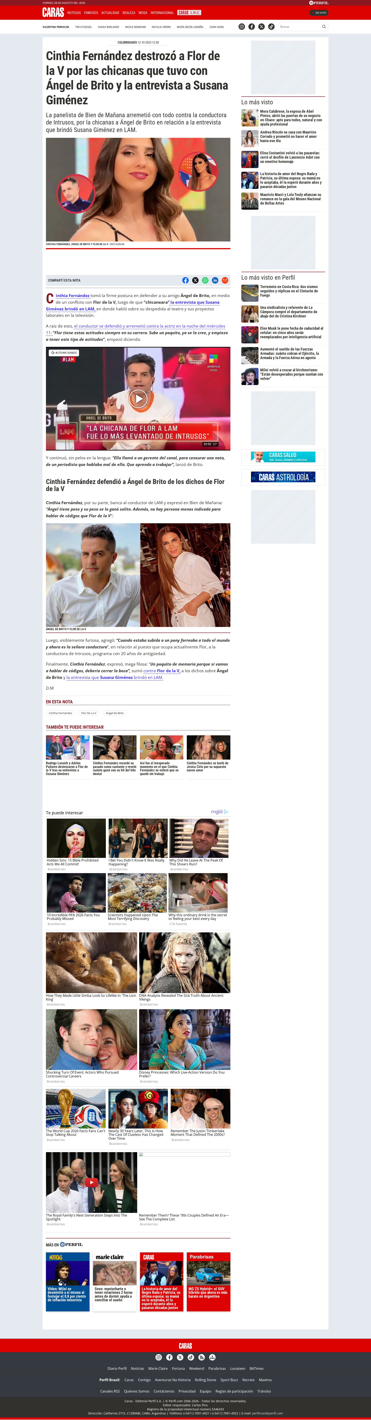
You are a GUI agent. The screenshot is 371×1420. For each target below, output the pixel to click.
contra (150, 671)
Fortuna (178, 1368)
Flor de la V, (168, 671)
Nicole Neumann (135, 27)
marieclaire (115, 1258)
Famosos (91, 13)
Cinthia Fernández (60, 713)
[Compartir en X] (195, 280)
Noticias (74, 13)
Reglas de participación (234, 1391)
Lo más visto (257, 102)
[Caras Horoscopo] (283, 481)
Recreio (248, 1380)
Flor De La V (88, 713)
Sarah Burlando (108, 27)
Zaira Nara (217, 27)
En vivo (321, 13)
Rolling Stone (205, 1380)
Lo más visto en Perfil (268, 277)
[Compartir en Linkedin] (215, 280)
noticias (68, 1258)
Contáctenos (164, 1391)
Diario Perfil (117, 1368)
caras (162, 1258)
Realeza (129, 13)
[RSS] (201, 1357)
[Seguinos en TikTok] (271, 26)
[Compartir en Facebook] (185, 280)
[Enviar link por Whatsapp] (205, 280)
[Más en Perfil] (71, 1245)
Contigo (144, 1380)
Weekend (196, 1368)
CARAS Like (189, 12)
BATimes (257, 1368)
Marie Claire (158, 1368)
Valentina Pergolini (56, 27)
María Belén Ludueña (190, 27)
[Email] (225, 280)
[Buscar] (324, 26)
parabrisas (208, 1258)
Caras (129, 1380)
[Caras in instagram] (242, 26)
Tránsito (264, 1391)
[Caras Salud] (283, 461)
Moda (143, 13)
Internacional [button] (162, 13)
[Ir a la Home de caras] (53, 15)
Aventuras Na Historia (173, 1380)
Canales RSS (110, 1391)
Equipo (205, 1391)
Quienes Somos (136, 1391)
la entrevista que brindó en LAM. (115, 677)
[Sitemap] (212, 1357)
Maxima (265, 1380)
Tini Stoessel (83, 27)
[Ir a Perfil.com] (318, 3)
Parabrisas (217, 1368)
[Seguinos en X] (261, 26)
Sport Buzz (229, 1380)
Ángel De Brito (115, 713)
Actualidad (110, 13)
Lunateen (237, 1368)
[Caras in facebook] (251, 26)
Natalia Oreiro (161, 27)
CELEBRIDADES (127, 42)
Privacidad (187, 1391)
